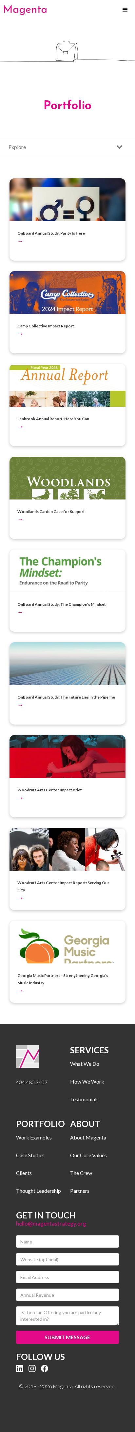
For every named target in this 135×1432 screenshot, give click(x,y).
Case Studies (30, 1155)
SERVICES (89, 1050)
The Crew (81, 1173)
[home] (25, 10)
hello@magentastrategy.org (51, 1223)
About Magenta (88, 1137)
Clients (24, 1173)
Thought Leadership (38, 1191)
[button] (125, 10)
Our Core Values (88, 1155)
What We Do (84, 1064)
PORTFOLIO (40, 1123)
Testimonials (84, 1099)
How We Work (87, 1081)
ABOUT (85, 1123)
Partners (79, 1191)
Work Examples (34, 1137)
